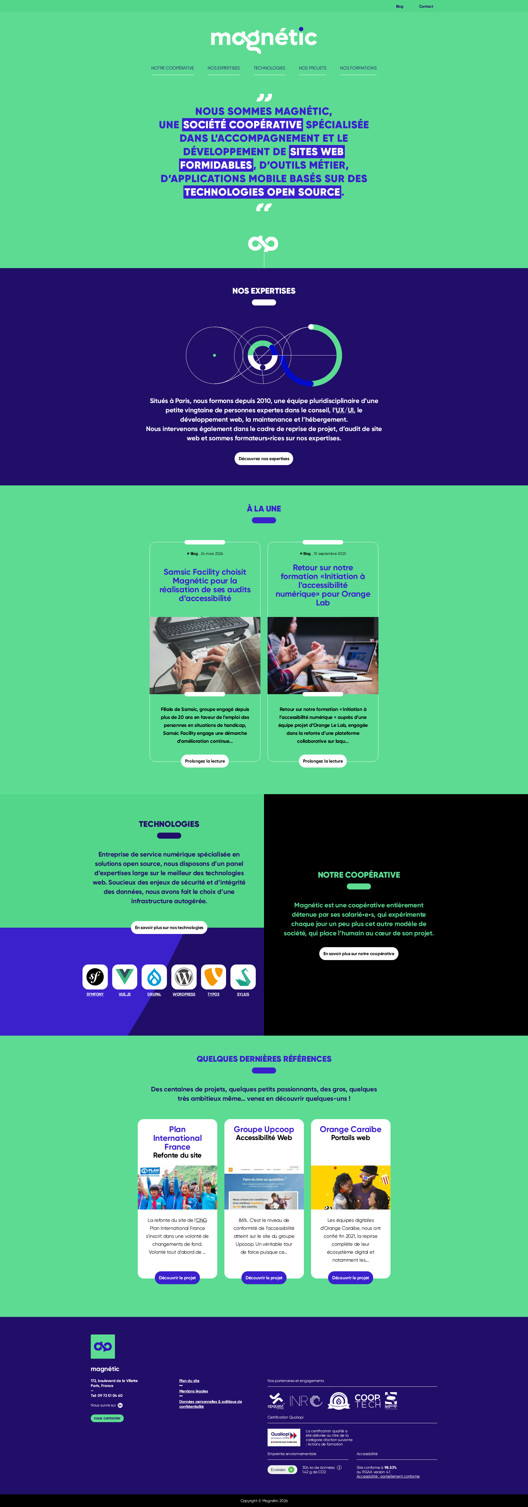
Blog (399, 6)
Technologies (269, 68)
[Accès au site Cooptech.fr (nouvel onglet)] (367, 1401)
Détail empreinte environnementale (339, 1467)
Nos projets (312, 68)
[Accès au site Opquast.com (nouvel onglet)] (276, 1401)
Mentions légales (193, 1391)
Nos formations (358, 68)
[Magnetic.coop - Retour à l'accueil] (264, 40)
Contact (426, 6)
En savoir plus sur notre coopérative (358, 953)
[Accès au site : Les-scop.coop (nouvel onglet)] (391, 1401)
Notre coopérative (172, 68)
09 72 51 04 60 (110, 1395)
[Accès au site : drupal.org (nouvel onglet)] (338, 1401)
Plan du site (189, 1380)
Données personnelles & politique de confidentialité (210, 1404)
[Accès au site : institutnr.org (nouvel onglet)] (306, 1401)
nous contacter (107, 1418)
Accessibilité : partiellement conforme (388, 1476)
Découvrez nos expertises (264, 458)
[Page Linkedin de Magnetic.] (120, 1405)
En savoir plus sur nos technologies (169, 927)
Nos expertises (224, 68)
